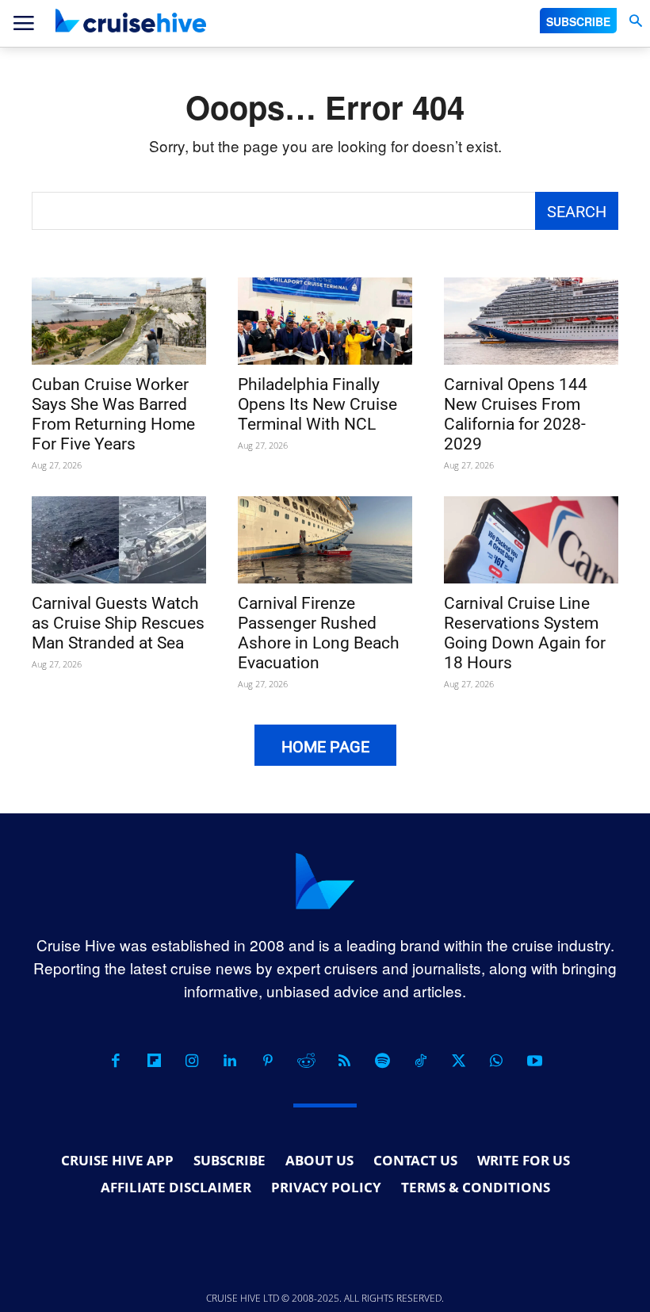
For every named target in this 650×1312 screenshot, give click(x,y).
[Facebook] (116, 1061)
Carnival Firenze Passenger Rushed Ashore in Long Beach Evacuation (319, 633)
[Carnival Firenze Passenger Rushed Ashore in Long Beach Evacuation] (325, 539)
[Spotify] (382, 1061)
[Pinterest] (268, 1061)
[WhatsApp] (496, 1061)
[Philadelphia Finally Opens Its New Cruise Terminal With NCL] (325, 321)
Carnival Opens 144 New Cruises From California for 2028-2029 (515, 414)
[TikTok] (420, 1061)
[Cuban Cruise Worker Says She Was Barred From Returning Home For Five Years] (119, 321)
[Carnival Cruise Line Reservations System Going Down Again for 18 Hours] (531, 539)
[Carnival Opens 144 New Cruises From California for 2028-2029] (531, 321)
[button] (635, 21)
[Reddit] (306, 1061)
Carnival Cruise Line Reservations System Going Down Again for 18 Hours (525, 633)
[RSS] (344, 1061)
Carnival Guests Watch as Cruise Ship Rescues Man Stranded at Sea (118, 623)
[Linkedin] (230, 1061)
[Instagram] (192, 1061)
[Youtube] (534, 1061)
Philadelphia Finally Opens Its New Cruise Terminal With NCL (317, 404)
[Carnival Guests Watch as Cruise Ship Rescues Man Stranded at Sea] (119, 539)
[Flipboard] (154, 1061)
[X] (458, 1061)
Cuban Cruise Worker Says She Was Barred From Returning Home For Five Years (113, 414)
